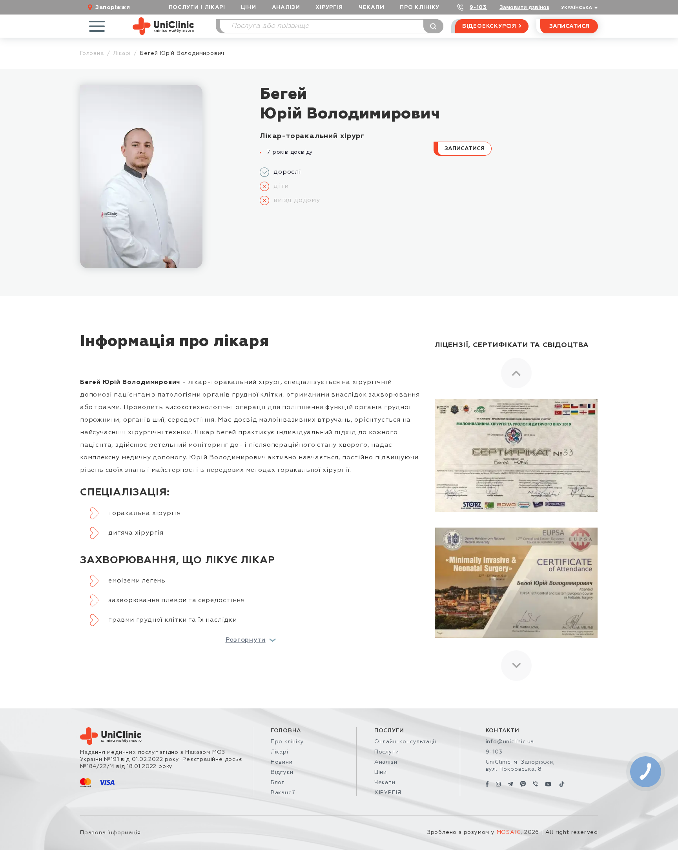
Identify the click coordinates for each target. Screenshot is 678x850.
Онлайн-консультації (405, 741)
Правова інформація (110, 832)
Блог (278, 782)
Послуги (386, 752)
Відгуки (282, 772)
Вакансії (283, 792)
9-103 (478, 7)
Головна (92, 53)
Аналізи (286, 7)
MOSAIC (509, 832)
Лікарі (122, 53)
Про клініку (287, 741)
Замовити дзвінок (524, 7)
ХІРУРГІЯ (329, 7)
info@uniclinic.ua (510, 741)
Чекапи (371, 7)
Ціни (248, 7)
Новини (282, 762)
